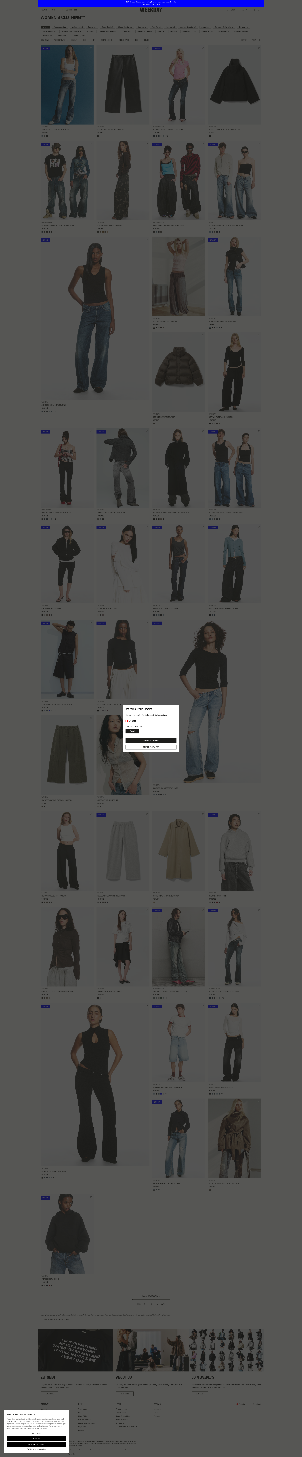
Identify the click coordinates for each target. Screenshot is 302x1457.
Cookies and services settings (36, 1449)
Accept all (36, 1438)
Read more (36, 1433)
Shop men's (156, 4)
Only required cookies (36, 1444)
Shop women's (146, 4)
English (132, 731)
